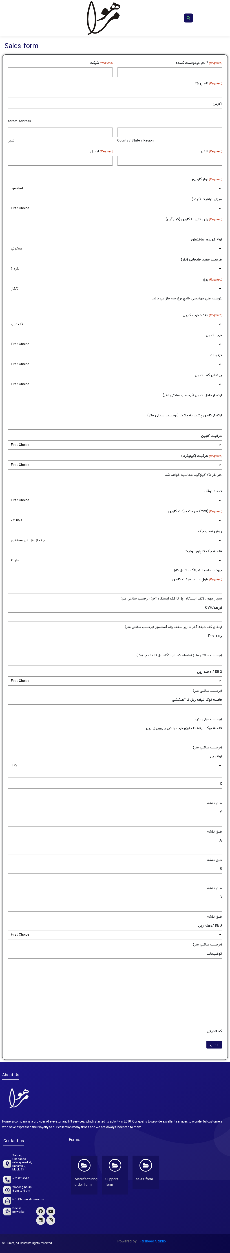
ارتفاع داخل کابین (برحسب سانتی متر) (192, 395)
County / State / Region (135, 140)
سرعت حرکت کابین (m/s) (195, 511)
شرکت (101, 63)
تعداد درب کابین (202, 315)
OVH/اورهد (213, 607)
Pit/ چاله (215, 636)
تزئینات (216, 355)
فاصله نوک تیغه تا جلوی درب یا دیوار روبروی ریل (184, 728)
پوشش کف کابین (208, 375)
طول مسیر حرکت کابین (197, 579)
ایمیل (101, 151)
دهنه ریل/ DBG (210, 925)
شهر (11, 140)
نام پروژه (208, 83)
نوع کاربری (207, 179)
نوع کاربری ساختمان (206, 239)
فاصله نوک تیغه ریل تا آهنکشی (197, 699)
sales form (144, 1179)
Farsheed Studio (152, 1241)
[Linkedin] (40, 1220)
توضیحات (214, 953)
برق (212, 279)
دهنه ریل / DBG (209, 671)
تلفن (211, 151)
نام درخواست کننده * (199, 63)
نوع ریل (216, 756)
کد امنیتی (214, 1031)
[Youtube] (50, 1211)
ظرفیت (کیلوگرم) (201, 456)
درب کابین (214, 335)
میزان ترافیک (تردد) (207, 199)
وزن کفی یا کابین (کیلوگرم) (194, 219)
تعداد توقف (213, 491)
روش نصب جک (210, 531)
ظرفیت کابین (211, 435)
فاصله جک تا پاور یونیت (203, 551)
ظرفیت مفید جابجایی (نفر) (201, 259)
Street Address (19, 121)
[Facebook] (40, 1211)
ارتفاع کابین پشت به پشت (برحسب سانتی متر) (184, 415)
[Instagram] (50, 1220)
